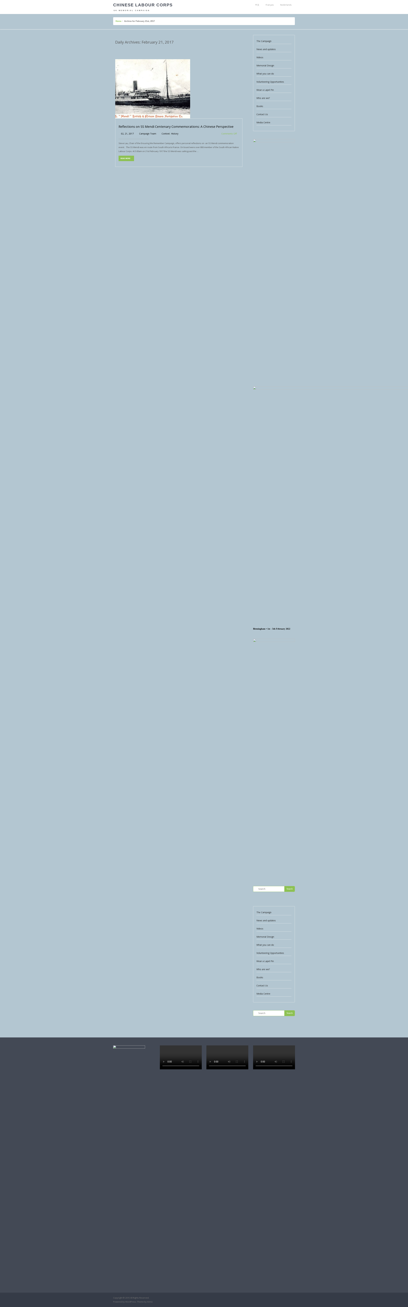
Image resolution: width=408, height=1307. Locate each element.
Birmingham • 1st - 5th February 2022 (271, 629)
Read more (125, 158)
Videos (259, 57)
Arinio (150, 1301)
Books (259, 106)
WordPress (130, 1301)
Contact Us (262, 114)
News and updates (266, 49)
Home (118, 21)
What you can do (265, 73)
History (174, 133)
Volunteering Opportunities (270, 81)
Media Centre (263, 122)
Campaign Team (147, 133)
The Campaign (263, 41)
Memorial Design (265, 65)
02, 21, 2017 (127, 133)
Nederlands (286, 4)
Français (270, 4)
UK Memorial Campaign (132, 10)
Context (166, 133)
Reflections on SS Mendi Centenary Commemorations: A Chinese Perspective (176, 126)
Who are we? (263, 98)
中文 (257, 4)
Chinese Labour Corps (143, 5)
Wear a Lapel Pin (265, 89)
